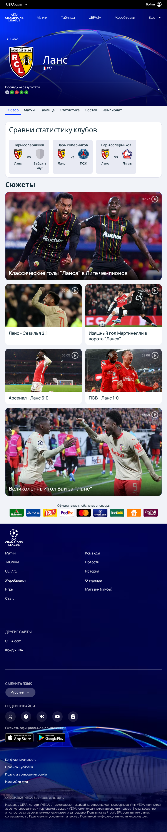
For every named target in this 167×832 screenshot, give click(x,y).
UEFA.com (13, 641)
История (92, 571)
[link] (42, 17)
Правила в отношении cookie (26, 774)
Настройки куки (16, 781)
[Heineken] (17, 513)
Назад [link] (14, 39)
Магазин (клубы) (99, 589)
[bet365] (117, 513)
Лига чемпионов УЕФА (14, 17)
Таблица (47, 110)
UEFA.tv (11, 571)
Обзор (13, 110)
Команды (92, 553)
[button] (153, 17)
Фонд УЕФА (14, 650)
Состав (91, 110)
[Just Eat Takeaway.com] (134, 513)
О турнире (93, 580)
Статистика (70, 110)
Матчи (29, 110)
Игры (9, 589)
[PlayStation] (33, 513)
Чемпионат (112, 110)
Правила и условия (19, 767)
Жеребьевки (15, 580)
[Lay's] (50, 513)
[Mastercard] (84, 513)
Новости (92, 562)
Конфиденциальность (20, 759)
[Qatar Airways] (151, 513)
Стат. (9, 598)
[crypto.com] (100, 513)
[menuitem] (43, 17)
